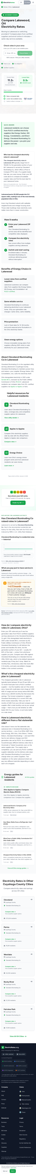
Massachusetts (26, 1100)
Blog (2, 1139)
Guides (3, 1134)
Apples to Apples (16, 386)
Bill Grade (4, 1130)
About (3, 1091)
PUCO (18, 382)
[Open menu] (33, 2)
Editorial (3, 1108)
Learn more (13, 1167)
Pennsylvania (26, 1095)
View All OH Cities (17, 1036)
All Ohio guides (29, 777)
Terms (21, 1126)
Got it (12, 1171)
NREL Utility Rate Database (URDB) (14, 561)
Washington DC (26, 1108)
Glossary (4, 1143)
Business (4, 1122)
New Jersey (25, 1104)
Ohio (23, 1091)
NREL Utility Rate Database (18, 604)
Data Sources (23, 1134)
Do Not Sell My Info (25, 1143)
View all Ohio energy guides (17, 868)
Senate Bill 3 (5, 380)
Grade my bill (17, 503)
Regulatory (22, 1139)
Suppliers (4, 1147)
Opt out (5, 1171)
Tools (3, 1126)
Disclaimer (22, 1130)
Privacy (21, 1122)
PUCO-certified (9, 291)
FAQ (2, 1095)
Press (3, 1103)
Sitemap (3, 1151)
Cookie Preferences (25, 1147)
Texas (23, 1112)
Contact (3, 1099)
